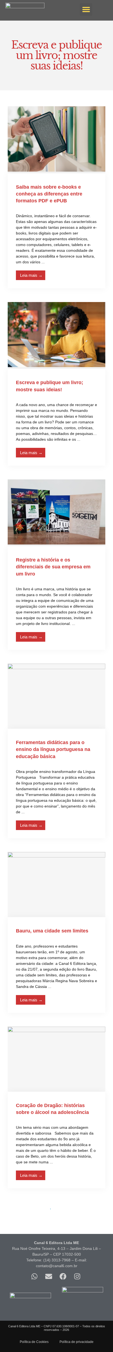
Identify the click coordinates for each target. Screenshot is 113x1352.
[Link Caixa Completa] (56, 197)
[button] (86, 9)
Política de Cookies (34, 1342)
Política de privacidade (77, 1342)
